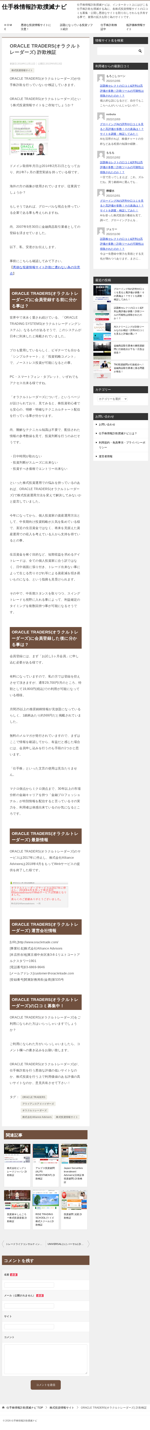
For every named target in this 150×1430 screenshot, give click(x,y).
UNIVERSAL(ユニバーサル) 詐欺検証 (68, 1244)
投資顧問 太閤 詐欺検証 (73, 1216)
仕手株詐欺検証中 (109, 27)
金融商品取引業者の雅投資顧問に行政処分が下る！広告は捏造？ (129, 349)
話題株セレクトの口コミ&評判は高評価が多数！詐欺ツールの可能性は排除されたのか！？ (122, 90)
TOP (24, 1407)
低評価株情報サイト (135, 27)
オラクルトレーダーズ (34, 1110)
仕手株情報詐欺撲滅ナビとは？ (118, 433)
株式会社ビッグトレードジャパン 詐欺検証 (17, 1172)
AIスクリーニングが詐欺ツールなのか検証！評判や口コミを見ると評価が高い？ (129, 330)
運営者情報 (105, 456)
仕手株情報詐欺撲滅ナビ (34, 7)
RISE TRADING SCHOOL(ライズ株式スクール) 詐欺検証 (45, 1219)
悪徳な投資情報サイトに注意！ (36, 27)
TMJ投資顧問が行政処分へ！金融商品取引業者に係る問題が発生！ (129, 368)
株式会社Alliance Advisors (37, 1117)
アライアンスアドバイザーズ (38, 1103)
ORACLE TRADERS (33, 1097)
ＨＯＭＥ (8, 27)
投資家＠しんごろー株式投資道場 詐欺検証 (17, 1218)
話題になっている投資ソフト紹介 (76, 27)
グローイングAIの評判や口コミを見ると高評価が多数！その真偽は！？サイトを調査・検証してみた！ (122, 129)
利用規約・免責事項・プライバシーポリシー (122, 445)
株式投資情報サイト (22, 70)
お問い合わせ (107, 424)
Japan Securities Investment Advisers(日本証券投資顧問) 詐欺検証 (74, 1175)
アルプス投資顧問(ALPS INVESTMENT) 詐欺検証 (45, 1173)
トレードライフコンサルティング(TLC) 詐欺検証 (26, 1244)
